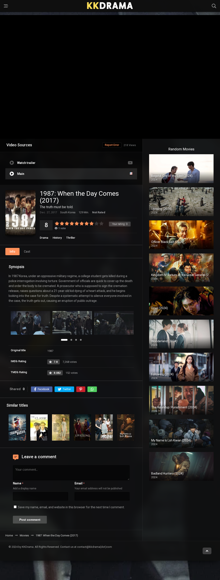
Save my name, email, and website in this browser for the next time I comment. (71, 507)
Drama (44, 237)
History (57, 237)
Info (12, 251)
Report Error (112, 145)
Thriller (70, 237)
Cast (27, 251)
